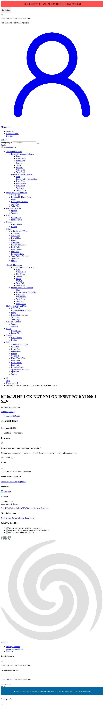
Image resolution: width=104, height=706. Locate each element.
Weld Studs (20, 172)
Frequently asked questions (23, 518)
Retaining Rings (17, 254)
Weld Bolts (20, 170)
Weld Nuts (20, 186)
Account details (12, 134)
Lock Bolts (15, 247)
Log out (9, 136)
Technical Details (13, 416)
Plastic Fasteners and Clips (16, 192)
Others (8, 229)
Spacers (14, 211)
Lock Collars (16, 249)
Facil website (6, 518)
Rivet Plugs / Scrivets (19, 202)
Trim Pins (15, 204)
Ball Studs (15, 233)
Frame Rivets (16, 220)
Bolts (18, 156)
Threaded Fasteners (14, 152)
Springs (14, 261)
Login (3, 145)
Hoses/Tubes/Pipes (18, 245)
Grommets (15, 242)
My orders (10, 131)
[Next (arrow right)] (5, 686)
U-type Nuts (21, 183)
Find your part (6, 142)
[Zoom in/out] (2, 684)
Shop (8, 381)
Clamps (9, 222)
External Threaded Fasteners (22, 154)
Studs (18, 165)
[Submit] (38, 143)
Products (4, 481)
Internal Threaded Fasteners (22, 174)
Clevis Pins (15, 236)
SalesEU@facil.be (8, 508)
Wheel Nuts (21, 190)
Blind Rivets (16, 217)
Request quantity (7, 412)
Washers (14, 213)
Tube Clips (15, 206)
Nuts (18, 177)
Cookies (9, 651)
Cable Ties (15, 195)
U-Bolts (19, 167)
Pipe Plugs (20, 161)
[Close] (2, 661)
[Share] (7, 684)
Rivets (8, 215)
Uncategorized (12, 383)
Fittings (14, 240)
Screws (19, 163)
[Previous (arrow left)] (2, 686)
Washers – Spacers (13, 208)
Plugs (13, 199)
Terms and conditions (14, 649)
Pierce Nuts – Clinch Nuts (26, 179)
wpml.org (33, 691)
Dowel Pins (16, 238)
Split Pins (15, 258)
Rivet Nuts (20, 181)
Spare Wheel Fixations (20, 256)
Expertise (21, 481)
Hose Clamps (16, 224)
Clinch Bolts (21, 158)
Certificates (13, 481)
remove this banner (84, 691)
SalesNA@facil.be (40, 508)
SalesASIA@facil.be (24, 508)
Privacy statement (13, 647)
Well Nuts (20, 188)
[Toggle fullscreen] (5, 684)
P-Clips (14, 227)
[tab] (54, 416)
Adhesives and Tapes (19, 231)
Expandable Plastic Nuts (21, 197)
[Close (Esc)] (10, 684)
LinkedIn (7, 492)
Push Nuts (15, 252)
